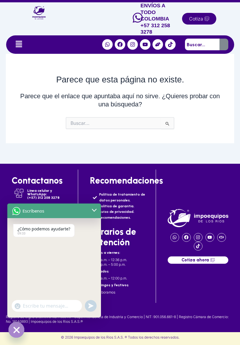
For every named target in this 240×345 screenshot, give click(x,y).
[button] (19, 44)
